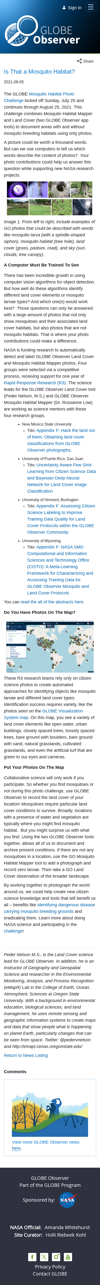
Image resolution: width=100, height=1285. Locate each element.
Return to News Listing (26, 1055)
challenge (13, 931)
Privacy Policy (50, 1266)
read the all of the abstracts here (52, 602)
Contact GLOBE (50, 1273)
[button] (86, 61)
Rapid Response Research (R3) (35, 382)
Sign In (75, 7)
